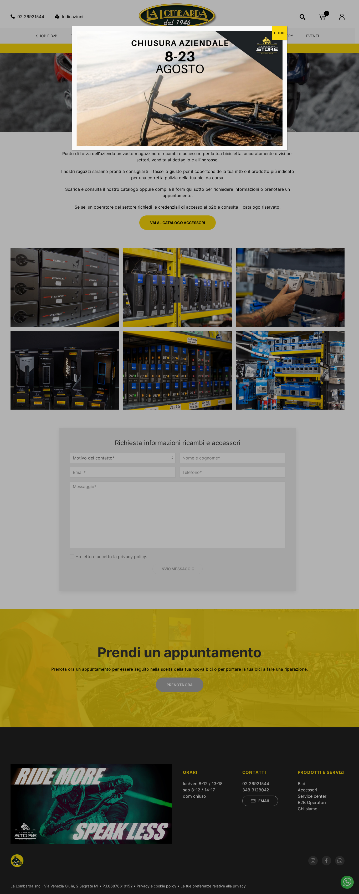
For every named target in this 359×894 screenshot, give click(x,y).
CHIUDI (279, 33)
